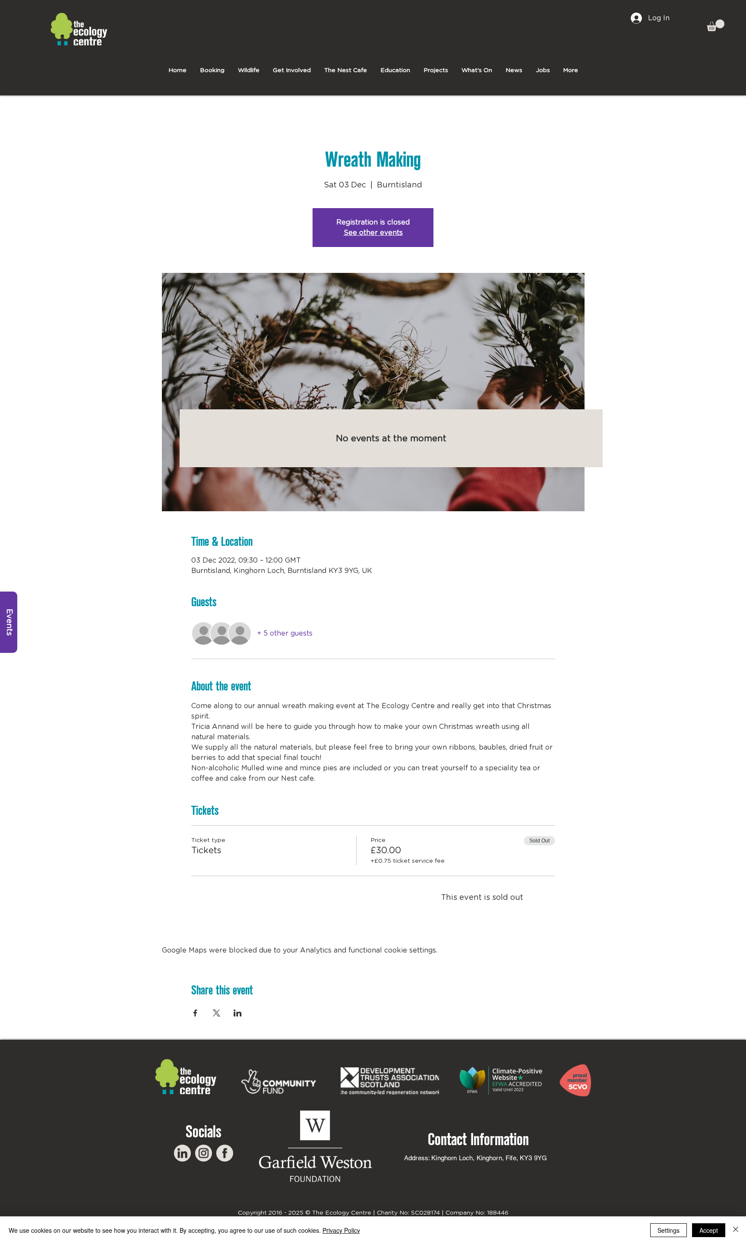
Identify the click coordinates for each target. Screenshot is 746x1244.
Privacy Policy (341, 1230)
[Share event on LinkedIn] (238, 1013)
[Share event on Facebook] (195, 1013)
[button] (715, 25)
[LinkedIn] (182, 1153)
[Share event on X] (216, 1013)
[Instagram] (203, 1153)
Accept (708, 1230)
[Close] (735, 1230)
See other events (373, 232)
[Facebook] (224, 1153)
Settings (668, 1230)
